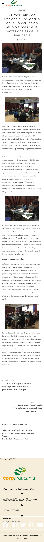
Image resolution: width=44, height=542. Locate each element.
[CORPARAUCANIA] (14, 3)
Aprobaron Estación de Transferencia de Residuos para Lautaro (22, 407)
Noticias (22, 10)
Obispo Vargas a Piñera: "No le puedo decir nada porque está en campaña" (22, 385)
